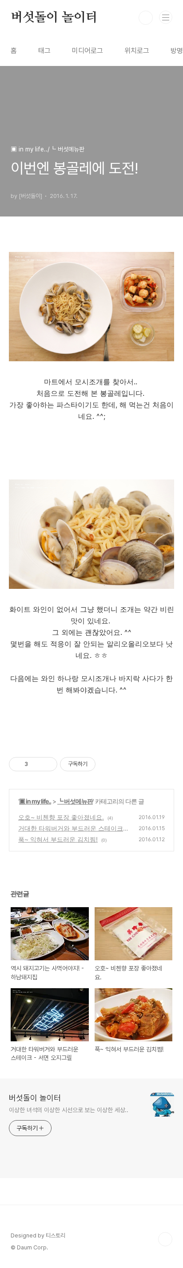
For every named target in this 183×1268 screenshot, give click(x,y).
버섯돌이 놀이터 (54, 18)
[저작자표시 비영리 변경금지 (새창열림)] (107, 764)
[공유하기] (36, 764)
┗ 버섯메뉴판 (75, 801)
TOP (165, 1239)
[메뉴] (165, 17)
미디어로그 (87, 50)
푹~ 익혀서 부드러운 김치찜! (58, 839)
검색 (145, 17)
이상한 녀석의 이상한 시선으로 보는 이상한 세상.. (68, 1109)
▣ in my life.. (35, 801)
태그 (44, 50)
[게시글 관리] (47, 764)
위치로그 (136, 50)
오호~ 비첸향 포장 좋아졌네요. (61, 817)
